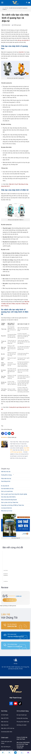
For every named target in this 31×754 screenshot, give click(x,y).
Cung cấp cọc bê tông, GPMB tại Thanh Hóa (12, 505)
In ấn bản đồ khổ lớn (6, 508)
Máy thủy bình (4, 725)
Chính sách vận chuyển (7, 750)
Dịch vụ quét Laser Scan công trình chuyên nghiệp (14, 494)
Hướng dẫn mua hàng (22, 718)
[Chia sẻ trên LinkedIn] (9, 434)
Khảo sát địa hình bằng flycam (9, 499)
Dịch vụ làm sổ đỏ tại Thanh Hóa (9, 502)
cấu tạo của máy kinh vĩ (23, 40)
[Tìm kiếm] (26, 2)
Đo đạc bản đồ (5, 486)
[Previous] (1, 568)
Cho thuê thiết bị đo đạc (7, 488)
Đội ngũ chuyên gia (22, 715)
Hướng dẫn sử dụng (6, 475)
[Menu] (2, 2)
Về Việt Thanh (4, 715)
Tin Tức (6, 8)
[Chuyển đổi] (13, 474)
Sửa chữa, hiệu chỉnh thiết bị (8, 497)
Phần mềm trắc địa (6, 478)
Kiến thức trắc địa (5, 471)
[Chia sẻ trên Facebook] (2, 434)
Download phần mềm (6, 731)
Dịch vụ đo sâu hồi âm (7, 491)
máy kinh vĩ (22, 52)
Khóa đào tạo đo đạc (6, 510)
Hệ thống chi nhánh (21, 725)
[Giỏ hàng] (29, 2)
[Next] (7, 568)
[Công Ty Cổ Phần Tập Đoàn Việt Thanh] (15, 2)
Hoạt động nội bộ (5, 481)
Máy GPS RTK (4, 718)
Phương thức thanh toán (23, 721)
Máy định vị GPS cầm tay (7, 728)
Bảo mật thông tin (5, 746)
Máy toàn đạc (4, 721)
